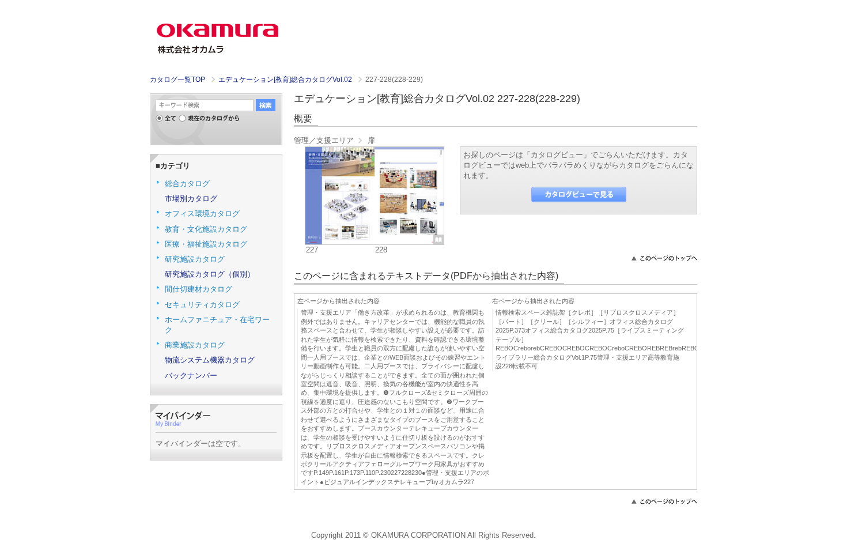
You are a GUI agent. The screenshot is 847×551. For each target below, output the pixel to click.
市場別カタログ (191, 198)
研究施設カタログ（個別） (210, 274)
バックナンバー (191, 375)
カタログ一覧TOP (177, 80)
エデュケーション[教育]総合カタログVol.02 (286, 80)
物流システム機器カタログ (210, 360)
